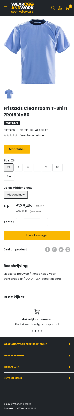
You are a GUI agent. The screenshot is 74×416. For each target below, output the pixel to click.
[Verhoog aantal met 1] (44, 222)
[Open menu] (5, 7)
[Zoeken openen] (53, 8)
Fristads (9, 130)
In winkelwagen (37, 235)
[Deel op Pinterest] (54, 249)
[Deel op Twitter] (61, 249)
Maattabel (16, 149)
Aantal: (9, 222)
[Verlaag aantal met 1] (20, 222)
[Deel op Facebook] (47, 249)
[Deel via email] (67, 249)
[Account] (60, 8)
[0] (67, 8)
